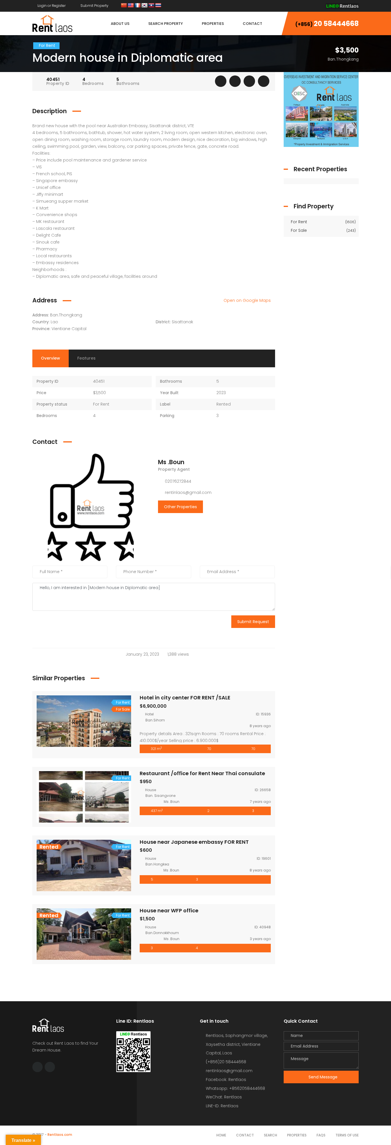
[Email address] (317, 5)
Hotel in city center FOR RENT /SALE (185, 697)
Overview (50, 358)
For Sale (323, 230)
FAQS (321, 1135)
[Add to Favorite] (235, 81)
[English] (131, 5)
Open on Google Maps (248, 300)
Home (221, 1135)
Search (270, 1135)
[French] (138, 5)
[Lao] (151, 5)
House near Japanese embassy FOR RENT (194, 841)
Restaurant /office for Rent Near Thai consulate (202, 773)
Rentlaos (229, 1106)
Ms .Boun (171, 462)
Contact (245, 1135)
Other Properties (180, 507)
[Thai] (158, 5)
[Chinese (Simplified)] (124, 5)
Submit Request (253, 622)
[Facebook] (306, 5)
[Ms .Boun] (91, 507)
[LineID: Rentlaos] (342, 5)
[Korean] (144, 5)
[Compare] (249, 81)
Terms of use (347, 1135)
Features (86, 358)
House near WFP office (169, 910)
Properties (297, 1135)
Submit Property (94, 5)
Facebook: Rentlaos (226, 1079)
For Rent (323, 222)
